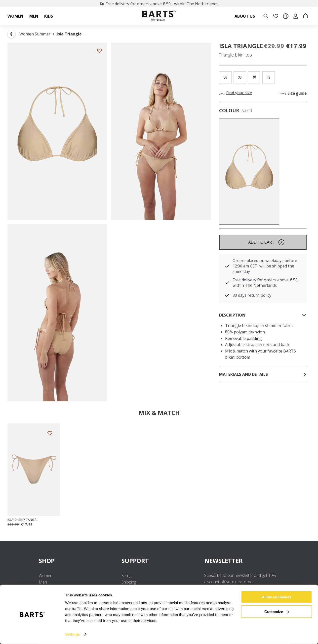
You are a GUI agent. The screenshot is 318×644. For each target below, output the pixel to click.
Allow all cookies (276, 597)
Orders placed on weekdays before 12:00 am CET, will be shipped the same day (265, 266)
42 (268, 77)
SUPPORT (135, 560)
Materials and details (243, 374)
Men (43, 582)
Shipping (128, 582)
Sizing (126, 575)
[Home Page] (159, 16)
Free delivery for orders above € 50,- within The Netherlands (162, 3)
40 (254, 77)
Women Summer (34, 34)
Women (45, 575)
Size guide (297, 93)
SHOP (47, 560)
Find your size (239, 92)
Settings (72, 634)
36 (225, 77)
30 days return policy (252, 295)
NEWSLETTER (223, 560)
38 (239, 77)
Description (232, 315)
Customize (273, 611)
